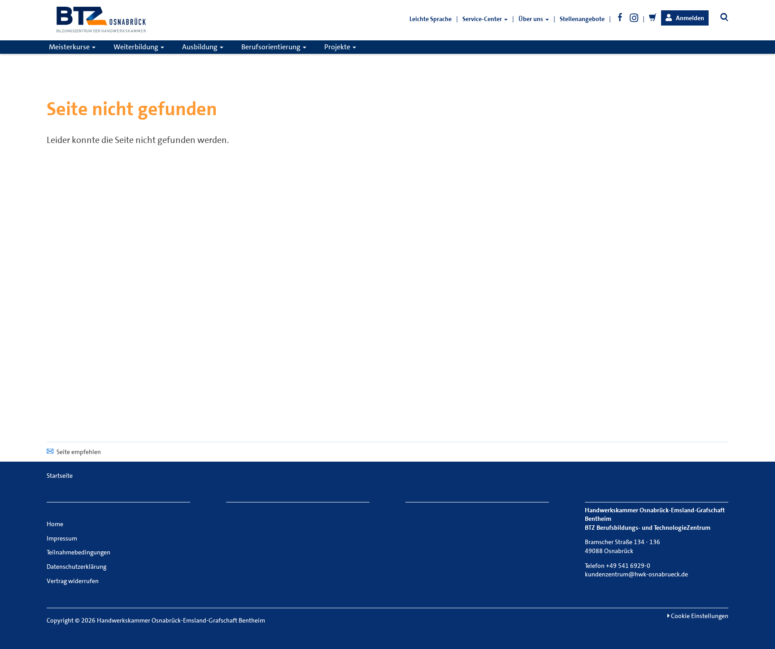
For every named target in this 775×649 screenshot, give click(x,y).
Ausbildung (200, 47)
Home (55, 524)
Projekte (338, 47)
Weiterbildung (136, 47)
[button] (685, 18)
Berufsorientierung (271, 47)
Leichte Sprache (430, 19)
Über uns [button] (531, 19)
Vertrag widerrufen (73, 581)
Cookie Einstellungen (699, 616)
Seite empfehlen (79, 452)
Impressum (62, 538)
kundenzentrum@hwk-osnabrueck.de (636, 574)
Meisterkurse (70, 47)
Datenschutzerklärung (76, 566)
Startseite (60, 476)
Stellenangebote (582, 19)
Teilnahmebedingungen (78, 552)
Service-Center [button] (482, 19)
